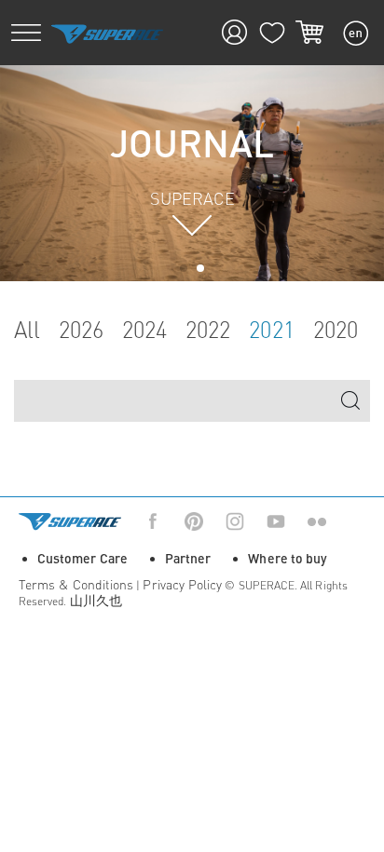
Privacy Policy (182, 584)
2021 (271, 330)
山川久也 (96, 600)
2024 (144, 330)
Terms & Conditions (76, 584)
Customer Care (82, 558)
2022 (207, 330)
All (27, 330)
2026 (81, 330)
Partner (188, 558)
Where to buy (287, 558)
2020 (335, 330)
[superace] (107, 33)
